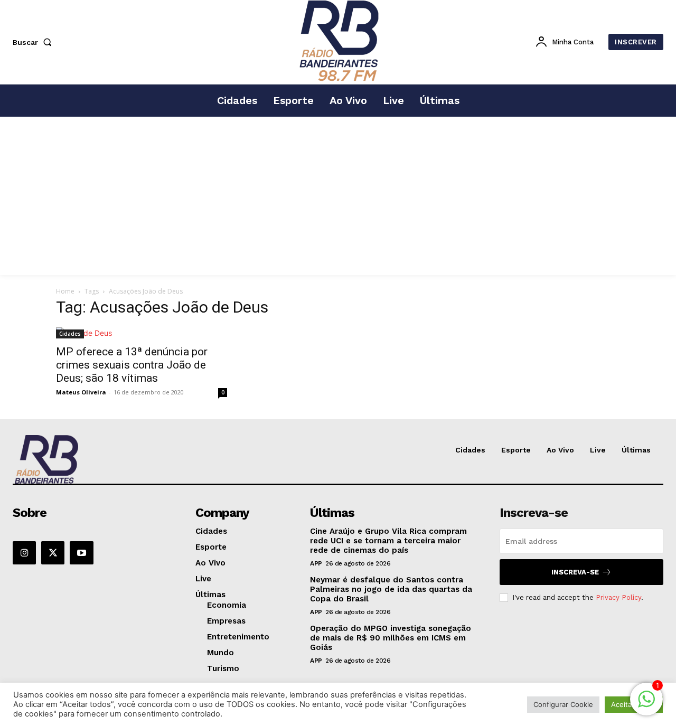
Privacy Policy (618, 597)
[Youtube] (81, 552)
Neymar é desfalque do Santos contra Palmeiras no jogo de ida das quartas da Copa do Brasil (391, 589)
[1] (646, 704)
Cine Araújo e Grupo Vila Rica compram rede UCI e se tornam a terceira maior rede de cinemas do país (388, 540)
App (316, 563)
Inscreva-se (575, 572)
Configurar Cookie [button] (563, 704)
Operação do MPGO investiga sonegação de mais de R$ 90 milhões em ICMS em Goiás (390, 638)
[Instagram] (24, 552)
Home (65, 291)
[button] (34, 42)
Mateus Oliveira (81, 392)
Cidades (70, 333)
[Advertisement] (338, 196)
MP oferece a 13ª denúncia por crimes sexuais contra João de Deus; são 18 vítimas (132, 364)
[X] (52, 552)
